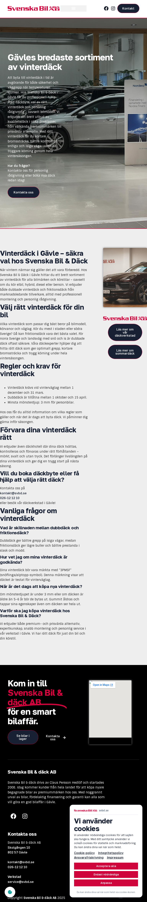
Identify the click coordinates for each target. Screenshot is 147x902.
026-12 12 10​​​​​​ (10, 498)
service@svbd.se (21, 882)
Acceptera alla (106, 866)
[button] (73, 8)
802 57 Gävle (17, 852)
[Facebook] (106, 8)
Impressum (115, 857)
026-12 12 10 (17, 867)
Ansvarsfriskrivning (89, 857)
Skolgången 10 (19, 847)
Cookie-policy (84, 853)
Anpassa (106, 882)
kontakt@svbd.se (13, 493)
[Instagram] (113, 8)
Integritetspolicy (110, 853)
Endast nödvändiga (106, 874)
